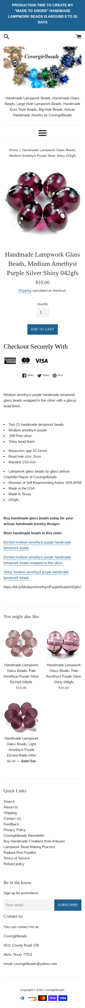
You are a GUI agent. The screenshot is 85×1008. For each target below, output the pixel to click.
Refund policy (14, 864)
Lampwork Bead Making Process (29, 847)
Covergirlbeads (54, 990)
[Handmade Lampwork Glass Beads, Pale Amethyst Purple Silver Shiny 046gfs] (63, 642)
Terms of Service (17, 858)
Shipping (24, 290)
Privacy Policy (15, 830)
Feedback (11, 824)
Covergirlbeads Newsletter (24, 835)
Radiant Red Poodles (20, 852)
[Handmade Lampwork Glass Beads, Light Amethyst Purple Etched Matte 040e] (21, 715)
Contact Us (12, 818)
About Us (11, 807)
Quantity (42, 304)
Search (9, 801)
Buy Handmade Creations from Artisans (34, 841)
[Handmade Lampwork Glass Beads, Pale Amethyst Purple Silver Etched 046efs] (21, 642)
